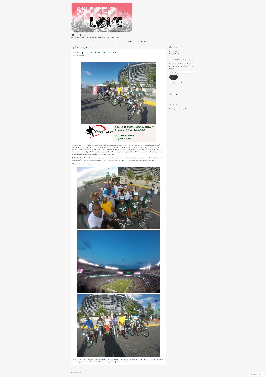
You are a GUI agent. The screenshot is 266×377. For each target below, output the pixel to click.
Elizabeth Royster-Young (113, 359)
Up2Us (92, 147)
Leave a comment (121, 362)
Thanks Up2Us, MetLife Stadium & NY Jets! (94, 52)
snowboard (84, 362)
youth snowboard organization (106, 362)
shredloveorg (76, 362)
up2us (90, 362)
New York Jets (129, 145)
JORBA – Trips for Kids (116, 152)
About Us (129, 42)
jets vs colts (124, 359)
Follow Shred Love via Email (181, 60)
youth (94, 362)
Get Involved (141, 42)
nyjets (154, 359)
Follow (174, 77)
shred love (160, 359)
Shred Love (79, 35)
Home (121, 42)
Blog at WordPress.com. (77, 372)
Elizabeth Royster (100, 359)
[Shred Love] (102, 33)
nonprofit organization (145, 359)
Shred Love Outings (84, 359)
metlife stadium (133, 359)
